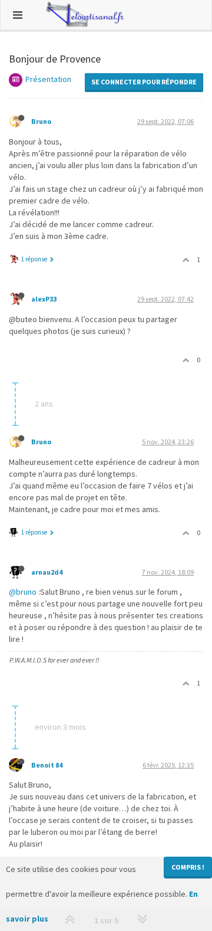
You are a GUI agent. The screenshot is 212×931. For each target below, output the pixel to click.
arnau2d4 (46, 572)
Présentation (48, 79)
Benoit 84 (46, 764)
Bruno (41, 121)
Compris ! (187, 867)
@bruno (23, 591)
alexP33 (44, 298)
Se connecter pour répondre (144, 81)
